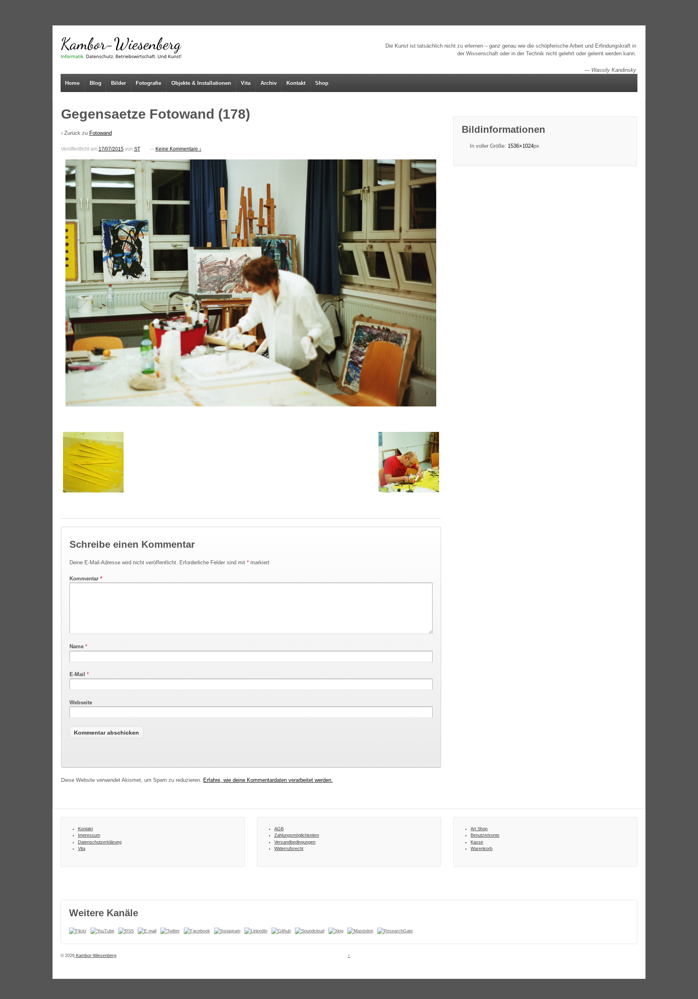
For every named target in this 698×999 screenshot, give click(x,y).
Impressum (89, 835)
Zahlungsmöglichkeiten (296, 835)
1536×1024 (521, 146)
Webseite (80, 703)
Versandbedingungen (294, 842)
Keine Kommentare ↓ (179, 149)
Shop (321, 83)
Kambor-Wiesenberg (95, 955)
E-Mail (77, 674)
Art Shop (479, 828)
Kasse (477, 842)
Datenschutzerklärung (100, 842)
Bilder (118, 83)
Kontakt (295, 83)
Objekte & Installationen (201, 83)
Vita (245, 83)
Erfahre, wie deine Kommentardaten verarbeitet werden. (268, 780)
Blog (95, 83)
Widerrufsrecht (288, 848)
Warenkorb (481, 848)
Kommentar (85, 579)
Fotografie (148, 83)
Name (76, 646)
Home (72, 83)
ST (137, 149)
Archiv (269, 83)
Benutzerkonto (485, 835)
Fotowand (100, 133)
